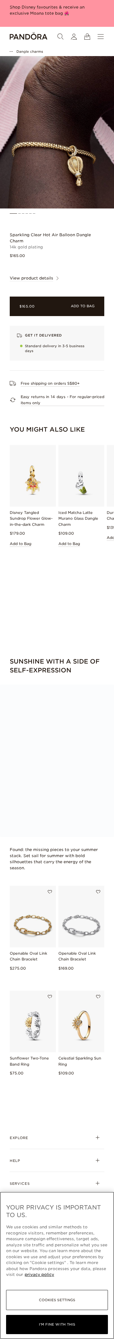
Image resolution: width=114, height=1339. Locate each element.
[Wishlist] (50, 892)
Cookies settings (57, 1300)
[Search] (60, 36)
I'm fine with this (57, 1324)
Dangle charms (29, 51)
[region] (57, 1265)
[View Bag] (87, 36)
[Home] (28, 36)
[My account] (74, 36)
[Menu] (100, 36)
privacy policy (39, 1274)
